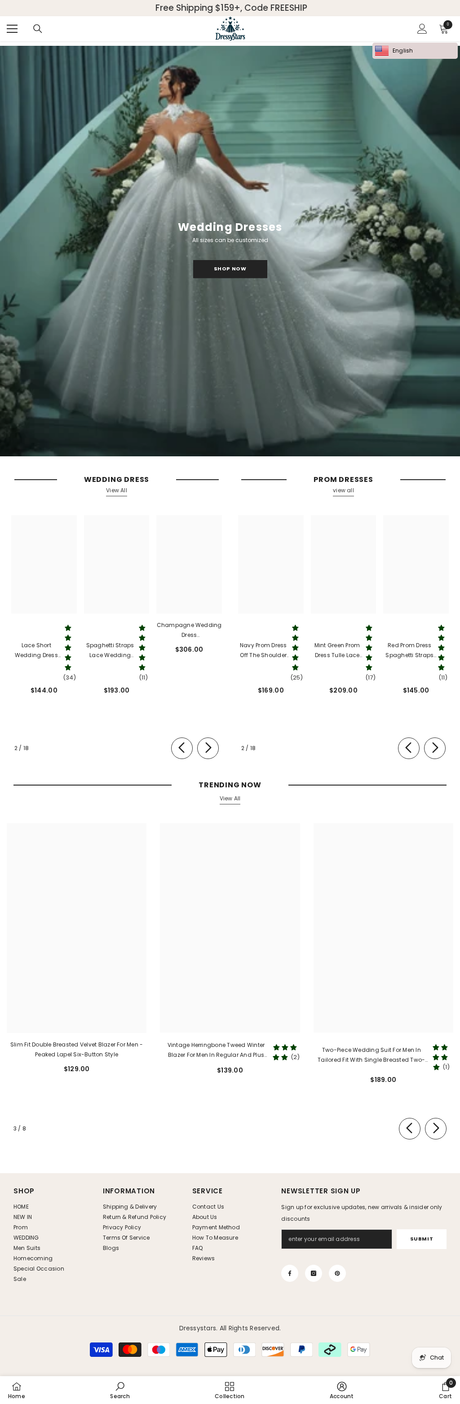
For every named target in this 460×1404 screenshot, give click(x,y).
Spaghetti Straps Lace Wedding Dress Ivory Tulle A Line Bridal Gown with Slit (110, 650)
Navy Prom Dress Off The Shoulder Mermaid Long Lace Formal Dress (263, 650)
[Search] (37, 28)
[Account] (422, 29)
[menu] (12, 28)
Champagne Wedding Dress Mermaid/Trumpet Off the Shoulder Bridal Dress (189, 630)
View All (116, 490)
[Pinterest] (337, 1273)
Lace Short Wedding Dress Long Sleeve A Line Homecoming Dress (36, 650)
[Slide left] (182, 748)
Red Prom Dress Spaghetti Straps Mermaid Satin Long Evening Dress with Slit (409, 650)
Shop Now (230, 268)
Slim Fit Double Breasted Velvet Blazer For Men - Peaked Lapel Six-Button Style (76, 1049)
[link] (119, 1390)
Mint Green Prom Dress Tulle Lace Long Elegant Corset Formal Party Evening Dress (337, 650)
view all (343, 490)
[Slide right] (208, 748)
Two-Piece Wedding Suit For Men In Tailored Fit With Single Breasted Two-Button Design (371, 1055)
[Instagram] (313, 1273)
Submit (421, 1238)
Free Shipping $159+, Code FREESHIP (231, 8)
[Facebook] (289, 1273)
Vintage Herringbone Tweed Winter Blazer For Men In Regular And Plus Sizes (216, 1050)
